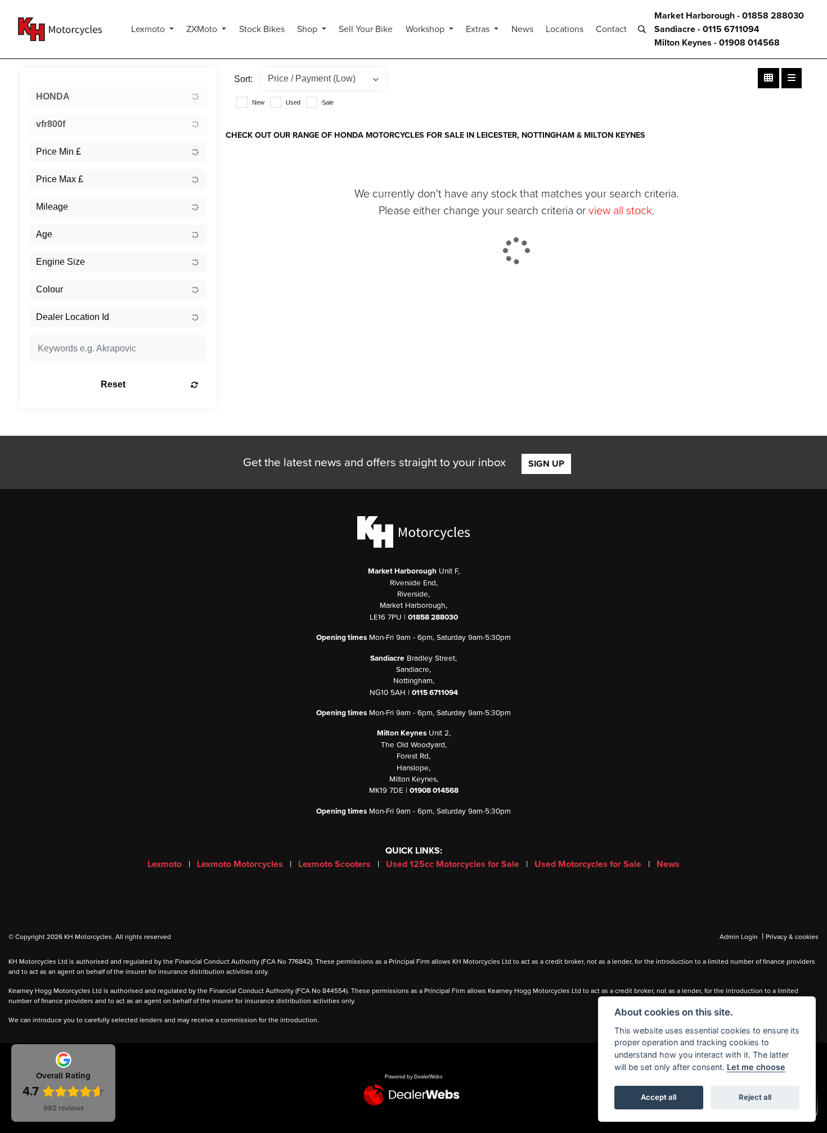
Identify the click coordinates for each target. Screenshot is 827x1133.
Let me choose (756, 1067)
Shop (308, 29)
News (522, 29)
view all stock (620, 211)
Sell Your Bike (366, 29)
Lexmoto (149, 29)
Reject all (755, 1097)
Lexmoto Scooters (335, 864)
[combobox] (118, 97)
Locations (564, 29)
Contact (611, 29)
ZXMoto (202, 29)
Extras (479, 29)
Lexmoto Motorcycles (241, 864)
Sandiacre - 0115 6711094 (706, 29)
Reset (113, 384)
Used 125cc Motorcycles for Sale (454, 864)
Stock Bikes (262, 29)
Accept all (658, 1097)
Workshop (426, 29)
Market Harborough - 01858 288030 (729, 15)
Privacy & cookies (792, 937)
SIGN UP (546, 464)
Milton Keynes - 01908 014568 (717, 42)
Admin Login (739, 937)
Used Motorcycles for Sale (589, 864)
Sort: (243, 79)
